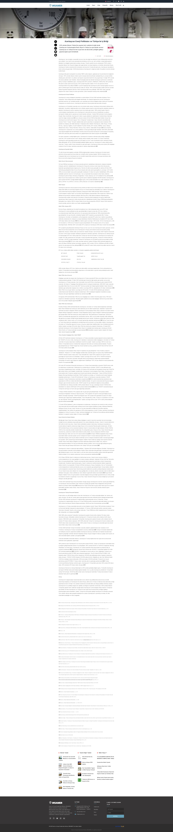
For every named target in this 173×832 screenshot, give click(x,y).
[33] (107, 503)
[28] (98, 445)
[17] (80, 300)
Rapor (93, 5)
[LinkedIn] (123, 1)
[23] (90, 379)
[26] (88, 414)
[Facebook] (113, 1)
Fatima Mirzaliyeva (109, 56)
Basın (95, 812)
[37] (83, 535)
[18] (101, 320)
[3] (74, 118)
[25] (72, 401)
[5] (106, 133)
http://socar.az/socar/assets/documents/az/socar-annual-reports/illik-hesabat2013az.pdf (75, 679)
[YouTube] (118, 1)
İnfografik (105, 5)
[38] (71, 549)
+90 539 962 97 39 (81, 811)
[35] (79, 525)
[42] (77, 573)
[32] (65, 489)
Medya (111, 5)
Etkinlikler (96, 809)
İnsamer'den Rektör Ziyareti (103, 762)
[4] (102, 127)
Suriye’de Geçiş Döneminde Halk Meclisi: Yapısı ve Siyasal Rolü (67, 775)
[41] (84, 565)
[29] (99, 454)
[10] (76, 221)
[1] (76, 85)
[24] (93, 386)
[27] (89, 433)
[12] (69, 241)
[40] (103, 561)
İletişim (95, 814)
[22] (72, 362)
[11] (113, 224)
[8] (102, 181)
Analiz (88, 5)
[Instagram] (121, 1)
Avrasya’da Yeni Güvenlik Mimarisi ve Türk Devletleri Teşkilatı (67, 758)
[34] (77, 512)
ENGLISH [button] (109, 1)
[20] (74, 332)
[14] (76, 272)
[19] (87, 330)
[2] (106, 91)
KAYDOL (115, 816)
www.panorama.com (87, 639)
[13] (80, 245)
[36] (95, 529)
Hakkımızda (96, 806)
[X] (116, 1)
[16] (90, 293)
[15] (113, 288)
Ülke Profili (118, 5)
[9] (89, 203)
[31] (76, 485)
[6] (97, 146)
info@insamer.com (81, 814)
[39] (73, 551)
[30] (104, 472)
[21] (73, 347)
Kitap (99, 5)
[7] (112, 175)
